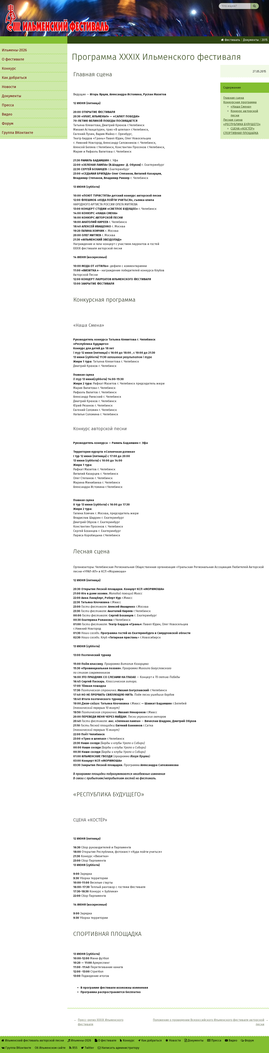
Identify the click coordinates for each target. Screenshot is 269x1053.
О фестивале (13, 59)
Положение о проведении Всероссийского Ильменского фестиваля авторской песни (208, 1022)
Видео (7, 114)
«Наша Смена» (241, 106)
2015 (265, 40)
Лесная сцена (232, 120)
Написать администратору (120, 1048)
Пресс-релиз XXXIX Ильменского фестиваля (100, 1022)
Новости (9, 87)
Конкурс (9, 68)
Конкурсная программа (240, 102)
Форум (7, 123)
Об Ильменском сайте (50, 1048)
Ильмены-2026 (14, 50)
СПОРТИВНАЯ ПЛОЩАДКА (240, 133)
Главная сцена (233, 98)
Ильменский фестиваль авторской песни (57, 18)
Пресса (8, 105)
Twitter (89, 1048)
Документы (11, 96)
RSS (74, 1048)
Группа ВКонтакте (17, 132)
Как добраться (14, 77)
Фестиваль (232, 40)
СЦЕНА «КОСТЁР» (242, 128)
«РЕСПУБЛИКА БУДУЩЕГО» (241, 124)
